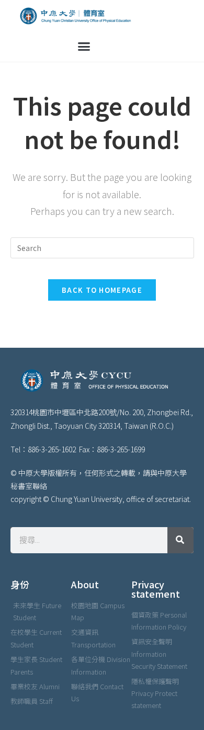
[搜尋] (180, 540)
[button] (84, 46)
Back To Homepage (102, 290)
